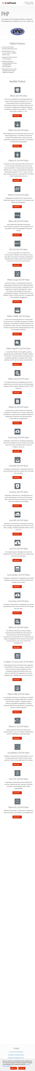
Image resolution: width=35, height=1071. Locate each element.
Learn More (16, 115)
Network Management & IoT (16, 1058)
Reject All (13, 1068)
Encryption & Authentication (16, 1055)
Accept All (22, 1068)
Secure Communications (16, 1052)
